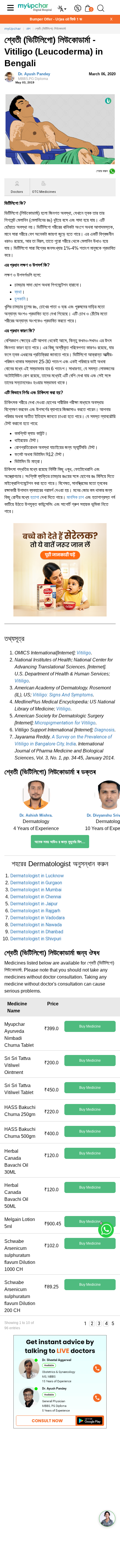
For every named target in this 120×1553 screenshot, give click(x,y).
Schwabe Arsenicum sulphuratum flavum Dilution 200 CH (19, 1296)
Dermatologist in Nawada (36, 924)
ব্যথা (18, 292)
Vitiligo (84, 653)
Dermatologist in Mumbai (35, 889)
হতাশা (34, 497)
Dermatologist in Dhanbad (36, 931)
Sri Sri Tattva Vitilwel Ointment (17, 1065)
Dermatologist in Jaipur (34, 903)
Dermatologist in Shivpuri (35, 938)
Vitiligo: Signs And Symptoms (63, 695)
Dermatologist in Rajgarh (35, 910)
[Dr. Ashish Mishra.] (36, 796)
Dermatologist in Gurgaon (36, 882)
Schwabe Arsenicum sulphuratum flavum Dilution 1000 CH (19, 1255)
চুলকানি (20, 299)
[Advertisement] (60, 1493)
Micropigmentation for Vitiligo (65, 723)
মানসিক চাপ (75, 497)
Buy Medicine (90, 1026)
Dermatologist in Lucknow (37, 875)
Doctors (17, 192)
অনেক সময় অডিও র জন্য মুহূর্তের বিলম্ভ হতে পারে (62, 842)
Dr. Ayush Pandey (34, 76)
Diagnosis (104, 730)
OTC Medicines (44, 192)
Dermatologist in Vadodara (37, 917)
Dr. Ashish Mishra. (36, 815)
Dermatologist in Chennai (35, 896)
